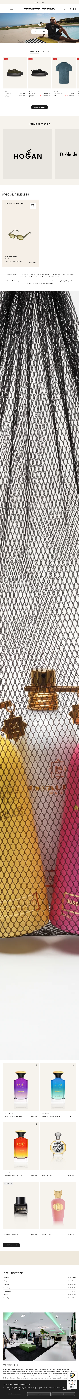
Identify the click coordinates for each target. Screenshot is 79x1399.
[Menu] (75, 1373)
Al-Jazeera (41, 274)
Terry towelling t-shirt (58, 94)
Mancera (48, 274)
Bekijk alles (39, 107)
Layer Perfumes (9, 1113)
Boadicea (44, 1173)
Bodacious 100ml (47, 1175)
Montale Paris (32, 274)
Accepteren (39, 1394)
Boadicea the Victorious (50, 277)
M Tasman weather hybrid (8, 95)
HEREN (36, 2)
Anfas (29, 277)
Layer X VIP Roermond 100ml (13, 1116)
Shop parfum (11, 1245)
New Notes (35, 277)
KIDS (43, 2)
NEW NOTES (8, 1232)
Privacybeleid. (67, 1389)
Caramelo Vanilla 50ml (11, 1234)
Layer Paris (56, 274)
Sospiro (63, 274)
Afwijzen (63, 1394)
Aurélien (56, 91)
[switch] (72, 1387)
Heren (39, 24)
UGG (6, 91)
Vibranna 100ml (46, 1234)
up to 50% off (39, 31)
